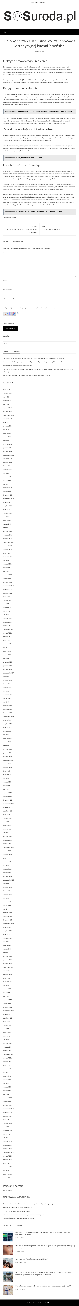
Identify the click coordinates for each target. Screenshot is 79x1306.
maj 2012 (6, 985)
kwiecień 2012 (7, 989)
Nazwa (5, 281)
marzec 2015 (7, 873)
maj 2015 (6, 865)
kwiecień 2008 (7, 1087)
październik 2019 (8, 673)
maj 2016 (6, 822)
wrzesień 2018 (7, 720)
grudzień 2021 (7, 578)
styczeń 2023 (7, 531)
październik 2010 (8, 1054)
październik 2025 (8, 415)
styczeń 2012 (7, 1000)
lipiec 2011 (6, 1021)
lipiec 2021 (6, 597)
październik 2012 (8, 967)
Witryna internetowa (10, 299)
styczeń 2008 (7, 1098)
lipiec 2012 (6, 978)
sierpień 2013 (7, 931)
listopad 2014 (7, 876)
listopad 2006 (7, 1149)
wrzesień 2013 (7, 927)
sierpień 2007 (7, 1116)
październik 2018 (8, 716)
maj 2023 (6, 517)
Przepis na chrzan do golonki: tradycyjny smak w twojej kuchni (22, 229)
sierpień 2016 (7, 811)
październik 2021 (8, 586)
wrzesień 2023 (7, 502)
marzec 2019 (7, 698)
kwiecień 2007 (7, 1130)
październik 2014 (8, 880)
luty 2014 (6, 909)
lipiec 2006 (6, 1163)
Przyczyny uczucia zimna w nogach (19, 1211)
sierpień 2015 (7, 854)
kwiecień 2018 (7, 738)
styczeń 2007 (7, 1141)
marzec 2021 (7, 611)
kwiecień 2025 (7, 433)
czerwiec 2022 (7, 557)
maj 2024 (6, 473)
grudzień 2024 (7, 448)
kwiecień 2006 (7, 1174)
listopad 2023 (7, 495)
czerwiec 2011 (7, 1025)
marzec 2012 (7, 992)
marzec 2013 (7, 949)
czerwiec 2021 (7, 600)
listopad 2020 (7, 626)
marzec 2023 (7, 524)
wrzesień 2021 (7, 589)
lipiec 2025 (6, 422)
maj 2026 (6, 397)
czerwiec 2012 (7, 982)
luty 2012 (6, 996)
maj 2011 (6, 1029)
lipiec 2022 (6, 553)
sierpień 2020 (7, 636)
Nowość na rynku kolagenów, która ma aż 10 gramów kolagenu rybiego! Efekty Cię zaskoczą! (32, 362)
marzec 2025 (7, 437)
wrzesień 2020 (7, 633)
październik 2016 (8, 804)
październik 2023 (8, 498)
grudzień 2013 (7, 916)
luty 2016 (6, 833)
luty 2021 (6, 615)
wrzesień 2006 (7, 1156)
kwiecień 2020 (7, 651)
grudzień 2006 (7, 1145)
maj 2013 (6, 942)
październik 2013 (8, 923)
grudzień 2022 (7, 535)
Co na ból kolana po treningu (51, 228)
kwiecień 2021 (7, 607)
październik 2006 (8, 1152)
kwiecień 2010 (7, 1076)
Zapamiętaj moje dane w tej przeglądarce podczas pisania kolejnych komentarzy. (30, 308)
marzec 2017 (7, 785)
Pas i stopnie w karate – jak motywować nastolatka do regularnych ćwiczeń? (27, 375)
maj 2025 (6, 429)
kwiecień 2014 (7, 902)
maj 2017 (6, 778)
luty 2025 (6, 440)
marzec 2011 (7, 1036)
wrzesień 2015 (7, 851)
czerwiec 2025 (7, 426)
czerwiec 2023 (7, 513)
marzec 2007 (7, 1134)
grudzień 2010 (7, 1047)
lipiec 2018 (6, 727)
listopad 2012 (7, 963)
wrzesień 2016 (7, 807)
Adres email (7, 290)
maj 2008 (6, 1083)
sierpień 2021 (7, 593)
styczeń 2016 (7, 836)
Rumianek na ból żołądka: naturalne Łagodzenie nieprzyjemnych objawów (33, 1204)
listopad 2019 (7, 669)
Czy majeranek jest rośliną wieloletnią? (20, 1207)
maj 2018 (6, 735)
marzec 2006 (7, 1178)
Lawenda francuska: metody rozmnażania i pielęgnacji (27, 1215)
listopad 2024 (7, 451)
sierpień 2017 (7, 767)
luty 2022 (6, 571)
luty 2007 (6, 1138)
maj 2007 (6, 1127)
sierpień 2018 (7, 724)
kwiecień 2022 (7, 564)
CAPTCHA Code (8, 323)
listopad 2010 (7, 1050)
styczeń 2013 (7, 956)
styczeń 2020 (7, 662)
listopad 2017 (7, 756)
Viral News (41, 1303)
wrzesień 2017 (7, 764)
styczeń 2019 (7, 706)
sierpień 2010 (7, 1061)
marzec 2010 (7, 1080)
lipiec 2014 (6, 891)
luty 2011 (6, 1040)
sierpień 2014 (7, 887)
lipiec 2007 (6, 1120)
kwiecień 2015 (7, 869)
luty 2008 (6, 1094)
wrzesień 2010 (7, 1058)
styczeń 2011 (7, 1043)
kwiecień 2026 (7, 400)
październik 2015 (8, 847)
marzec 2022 (7, 567)
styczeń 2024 (7, 488)
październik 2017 (8, 760)
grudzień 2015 (7, 840)
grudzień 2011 (7, 1003)
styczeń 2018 (7, 749)
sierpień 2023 (7, 506)
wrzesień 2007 (7, 1112)
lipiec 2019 (6, 684)
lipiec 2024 (6, 466)
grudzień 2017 (7, 753)
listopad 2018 (7, 713)
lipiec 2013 (6, 934)
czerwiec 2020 (7, 644)
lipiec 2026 (6, 389)
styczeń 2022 (7, 575)
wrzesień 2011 (7, 1014)
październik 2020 (8, 629)
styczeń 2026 (7, 408)
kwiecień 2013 (7, 945)
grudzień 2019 (7, 666)
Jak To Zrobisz (7, 1190)
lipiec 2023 (6, 509)
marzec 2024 (7, 480)
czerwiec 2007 (7, 1123)
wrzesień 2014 (7, 883)
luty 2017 (6, 789)
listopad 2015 (7, 844)
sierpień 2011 (7, 1018)
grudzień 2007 (7, 1101)
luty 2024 (6, 484)
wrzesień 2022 (7, 546)
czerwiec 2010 (7, 1069)
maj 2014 (6, 898)
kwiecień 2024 (7, 477)
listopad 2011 (7, 1007)
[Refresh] (18, 313)
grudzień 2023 (7, 491)
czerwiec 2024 (7, 469)
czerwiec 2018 (7, 731)
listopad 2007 (7, 1105)
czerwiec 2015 (7, 862)
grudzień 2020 (7, 622)
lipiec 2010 (6, 1065)
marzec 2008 (7, 1090)
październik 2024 (8, 455)
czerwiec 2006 (7, 1167)
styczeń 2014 (7, 912)
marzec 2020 (7, 655)
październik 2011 (8, 1011)
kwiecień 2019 (7, 695)
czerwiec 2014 (7, 894)
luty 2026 (6, 404)
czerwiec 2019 (7, 687)
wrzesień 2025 (7, 419)
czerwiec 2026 (7, 393)
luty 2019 (6, 702)
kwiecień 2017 (7, 782)
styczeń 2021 (7, 618)
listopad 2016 (7, 800)
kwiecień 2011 (7, 1032)
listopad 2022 (7, 538)
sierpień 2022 (7, 549)
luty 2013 (6, 952)
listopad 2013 (7, 920)
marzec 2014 (7, 905)
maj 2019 (6, 691)
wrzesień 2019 (7, 676)
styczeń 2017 (7, 793)
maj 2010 (6, 1072)
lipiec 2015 (6, 858)
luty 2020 (6, 658)
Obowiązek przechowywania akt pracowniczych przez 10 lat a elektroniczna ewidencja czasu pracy (34, 358)
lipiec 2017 (6, 771)
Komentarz (7, 253)
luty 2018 (6, 745)
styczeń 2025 (7, 444)
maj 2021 (6, 604)
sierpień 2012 (7, 974)
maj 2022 (6, 560)
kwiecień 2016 (7, 825)
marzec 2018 (7, 742)
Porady (14, 217)
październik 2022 (8, 542)
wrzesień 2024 (7, 459)
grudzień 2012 (7, 960)
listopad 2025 (7, 411)
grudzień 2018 (7, 709)
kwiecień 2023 (7, 520)
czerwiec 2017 (7, 774)
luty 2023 (6, 527)
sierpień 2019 (7, 680)
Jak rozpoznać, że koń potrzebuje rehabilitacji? (17, 365)
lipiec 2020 (6, 640)
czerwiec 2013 (7, 938)
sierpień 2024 (7, 462)
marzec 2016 (7, 829)
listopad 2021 (7, 582)
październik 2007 (8, 1109)
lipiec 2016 (6, 814)
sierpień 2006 (7, 1159)
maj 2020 (6, 647)
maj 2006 (6, 1170)
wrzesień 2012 (7, 971)
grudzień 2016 (7, 796)
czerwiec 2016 (7, 818)
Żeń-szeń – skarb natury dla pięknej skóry (22, 1218)
